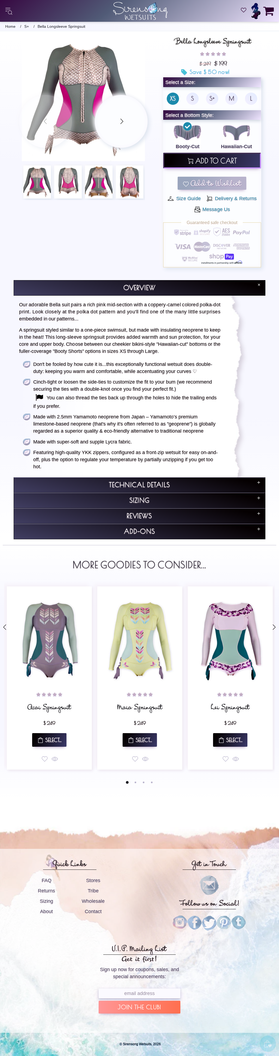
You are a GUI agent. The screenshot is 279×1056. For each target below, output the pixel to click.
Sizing (46, 901)
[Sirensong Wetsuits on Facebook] (194, 923)
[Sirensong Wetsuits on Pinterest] (224, 923)
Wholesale (93, 901)
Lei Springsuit (62, 709)
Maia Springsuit (152, 709)
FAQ (46, 880)
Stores (93, 880)
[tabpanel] (62, 678)
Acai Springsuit (242, 709)
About (46, 911)
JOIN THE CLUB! (139, 1008)
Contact (93, 911)
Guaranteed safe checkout (212, 222)
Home (10, 27)
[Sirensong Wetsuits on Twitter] (209, 923)
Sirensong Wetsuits (140, 11)
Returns (46, 890)
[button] (213, 53)
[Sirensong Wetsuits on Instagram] (179, 923)
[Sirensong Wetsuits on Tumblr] (238, 923)
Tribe (93, 890)
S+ (26, 27)
